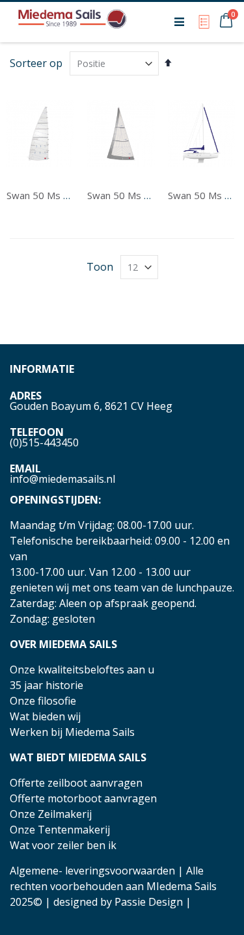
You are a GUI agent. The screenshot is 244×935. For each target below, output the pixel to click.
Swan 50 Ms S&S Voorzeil (143, 195)
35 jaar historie (46, 685)
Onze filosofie (43, 701)
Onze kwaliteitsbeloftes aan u (82, 669)
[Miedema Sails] (72, 21)
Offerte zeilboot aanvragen (76, 783)
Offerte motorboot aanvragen (83, 798)
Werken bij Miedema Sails (72, 732)
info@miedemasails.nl (62, 479)
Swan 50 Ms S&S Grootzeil (66, 195)
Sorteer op (36, 63)
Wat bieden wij (45, 716)
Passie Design (149, 902)
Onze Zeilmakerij (51, 814)
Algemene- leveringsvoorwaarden (92, 870)
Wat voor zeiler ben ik (63, 845)
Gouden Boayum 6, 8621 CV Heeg (91, 406)
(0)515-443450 (44, 442)
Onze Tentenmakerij (60, 829)
